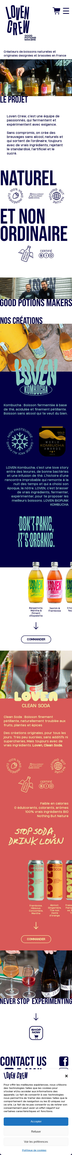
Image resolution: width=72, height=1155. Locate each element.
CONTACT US (23, 1061)
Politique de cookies (34, 1150)
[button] (66, 1075)
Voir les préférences (36, 1141)
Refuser (36, 1131)
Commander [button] (36, 639)
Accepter (36, 1121)
